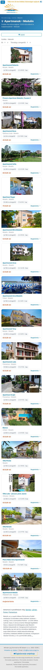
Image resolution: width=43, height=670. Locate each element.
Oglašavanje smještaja (25, 654)
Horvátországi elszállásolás (24, 657)
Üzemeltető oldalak (9, 657)
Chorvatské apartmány (21, 666)
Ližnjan (34, 610)
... (32, 635)
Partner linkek (17, 664)
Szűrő (22, 35)
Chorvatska (25, 662)
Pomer (5, 612)
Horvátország (5, 18)
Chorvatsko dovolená (26, 660)
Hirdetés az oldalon (11, 650)
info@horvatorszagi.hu (31, 650)
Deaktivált (9, 664)
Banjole (28, 610)
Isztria (14, 18)
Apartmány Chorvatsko (29, 664)
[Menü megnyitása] (3, 2)
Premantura (13, 612)
